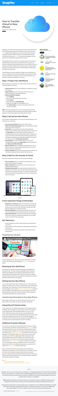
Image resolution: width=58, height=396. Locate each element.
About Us (42, 2)
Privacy (33, 391)
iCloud (4, 31)
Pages (37, 2)
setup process (25, 261)
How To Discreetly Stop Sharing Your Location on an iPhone (50, 57)
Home (32, 2)
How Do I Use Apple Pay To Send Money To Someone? (50, 80)
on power (30, 327)
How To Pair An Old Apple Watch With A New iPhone (14, 361)
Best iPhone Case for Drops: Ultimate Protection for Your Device (17, 362)
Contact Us (52, 391)
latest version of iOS (14, 340)
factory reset (12, 345)
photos (16, 56)
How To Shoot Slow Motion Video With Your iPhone (50, 85)
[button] (54, 3)
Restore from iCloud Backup (25, 289)
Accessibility (28, 391)
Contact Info (49, 2)
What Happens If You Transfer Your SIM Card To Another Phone (50, 68)
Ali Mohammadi (5, 29)
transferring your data (16, 332)
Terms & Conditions (40, 391)
